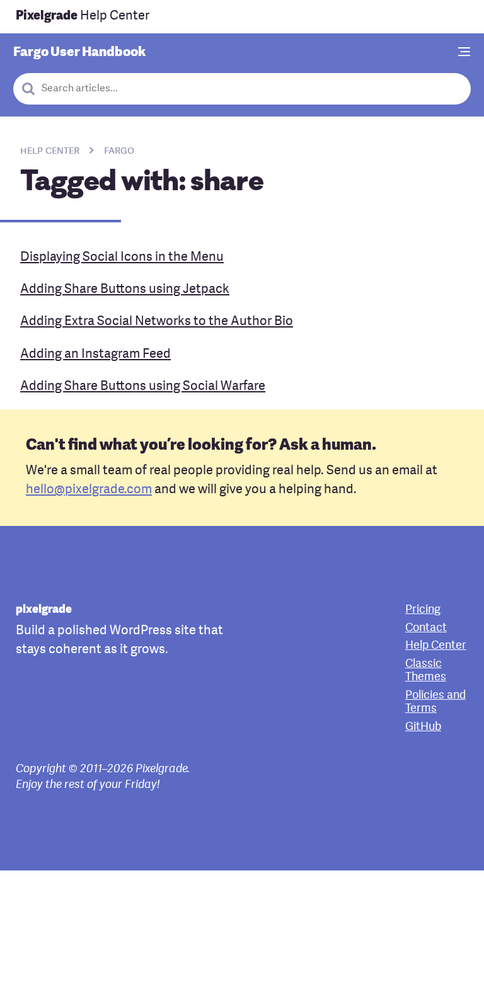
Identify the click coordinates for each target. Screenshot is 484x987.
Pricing (423, 610)
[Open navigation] (464, 53)
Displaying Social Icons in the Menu (122, 257)
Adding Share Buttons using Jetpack (124, 289)
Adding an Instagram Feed (95, 354)
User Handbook (79, 52)
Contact (426, 628)
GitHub (423, 727)
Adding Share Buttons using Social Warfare (142, 386)
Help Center (82, 16)
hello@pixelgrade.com (89, 490)
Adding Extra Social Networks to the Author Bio (156, 322)
